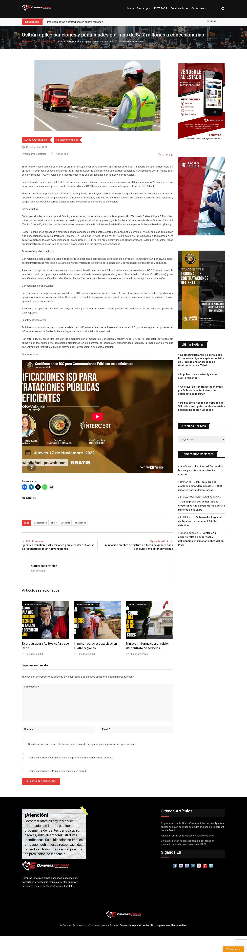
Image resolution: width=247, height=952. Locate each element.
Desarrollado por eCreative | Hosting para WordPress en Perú (153, 925)
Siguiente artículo (159, 541)
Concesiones (40, 522)
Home (28, 41)
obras (54, 522)
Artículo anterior (35, 541)
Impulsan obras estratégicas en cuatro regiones (198, 376)
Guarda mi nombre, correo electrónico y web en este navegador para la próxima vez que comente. (82, 744)
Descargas (143, 8)
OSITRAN (65, 522)
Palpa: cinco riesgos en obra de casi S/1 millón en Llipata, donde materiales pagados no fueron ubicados (201, 406)
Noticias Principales (67, 139)
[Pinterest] (205, 865)
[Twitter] (211, 865)
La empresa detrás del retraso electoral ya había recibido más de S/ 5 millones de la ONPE (201, 505)
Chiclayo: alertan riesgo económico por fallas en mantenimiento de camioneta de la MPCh (200, 390)
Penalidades (80, 522)
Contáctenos (199, 8)
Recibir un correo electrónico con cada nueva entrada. (58, 771)
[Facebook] (174, 865)
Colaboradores (179, 8)
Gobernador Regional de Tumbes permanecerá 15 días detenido (200, 521)
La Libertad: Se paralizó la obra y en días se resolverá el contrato (200, 470)
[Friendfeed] (187, 865)
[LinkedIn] (193, 865)
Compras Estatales (44, 566)
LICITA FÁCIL (160, 8)
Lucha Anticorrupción (45, 41)
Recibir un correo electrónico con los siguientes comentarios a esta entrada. (70, 757)
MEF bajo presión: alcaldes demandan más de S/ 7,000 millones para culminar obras (200, 486)
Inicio (130, 8)
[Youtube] (199, 865)
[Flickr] (180, 865)
